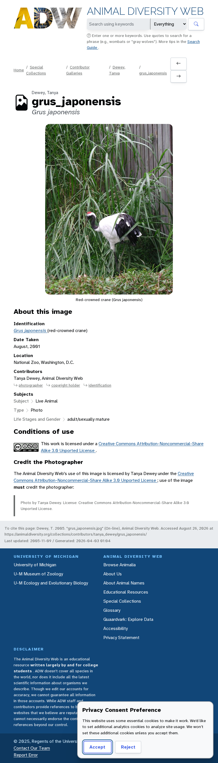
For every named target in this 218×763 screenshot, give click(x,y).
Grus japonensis (30, 330)
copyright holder (65, 385)
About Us (112, 574)
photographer (31, 385)
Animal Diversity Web (145, 11)
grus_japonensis (153, 73)
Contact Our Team (32, 748)
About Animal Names (123, 583)
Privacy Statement (121, 637)
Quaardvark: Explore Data (128, 619)
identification (100, 385)
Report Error (26, 755)
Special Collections (122, 601)
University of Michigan (35, 565)
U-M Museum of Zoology (38, 574)
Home (19, 69)
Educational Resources (125, 592)
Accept (97, 747)
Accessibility (115, 628)
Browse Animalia (119, 565)
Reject (128, 747)
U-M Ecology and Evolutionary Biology (51, 583)
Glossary (111, 610)
